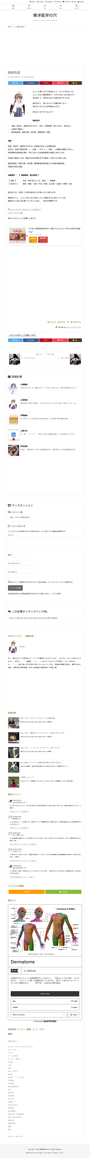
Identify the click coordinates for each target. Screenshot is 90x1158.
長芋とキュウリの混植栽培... (21, 811)
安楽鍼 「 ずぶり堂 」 (17, 1077)
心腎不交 (23, 431)
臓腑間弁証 (61, 322)
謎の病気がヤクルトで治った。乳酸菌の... (25, 844)
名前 (10, 555)
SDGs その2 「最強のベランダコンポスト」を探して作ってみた (42, 733)
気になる (11, 1099)
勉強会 (10, 1074)
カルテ (10, 1053)
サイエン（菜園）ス (15, 1059)
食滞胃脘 (23, 646)
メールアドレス (14, 563)
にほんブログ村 (14, 213)
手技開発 (11, 1083)
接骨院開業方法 (13, 1086)
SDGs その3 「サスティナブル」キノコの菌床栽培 (38, 718)
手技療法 (11, 1080)
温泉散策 (11, 1108)
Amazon (33, 238)
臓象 (9, 1126)
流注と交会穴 (12, 1105)
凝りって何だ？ (13, 1071)
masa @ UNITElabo (74, 327)
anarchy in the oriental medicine (20, 1046)
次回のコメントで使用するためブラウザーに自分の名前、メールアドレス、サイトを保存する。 (41, 582)
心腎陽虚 (23, 384)
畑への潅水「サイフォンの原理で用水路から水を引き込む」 (41, 762)
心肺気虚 (23, 400)
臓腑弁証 (11, 1120)
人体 (9, 1065)
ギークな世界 (12, 1056)
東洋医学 (22, 26)
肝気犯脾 (23, 446)
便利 (9, 1068)
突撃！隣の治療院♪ (15, 1117)
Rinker (38, 234)
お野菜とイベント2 (27, 777)
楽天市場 (43, 238)
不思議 (10, 1062)
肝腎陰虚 (23, 415)
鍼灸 (68, 322)
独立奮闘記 (12, 1111)
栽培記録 (11, 1096)
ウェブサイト (12, 572)
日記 (9, 1089)
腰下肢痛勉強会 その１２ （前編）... (24, 877)
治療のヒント (12, 1102)
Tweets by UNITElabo (15, 1136)
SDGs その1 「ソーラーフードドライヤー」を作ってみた (40, 748)
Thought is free (58, 1152)
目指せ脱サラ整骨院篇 (15, 1114)
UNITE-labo (12, 1050)
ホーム (12, 26)
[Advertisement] (45, 47)
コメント (11, 535)
